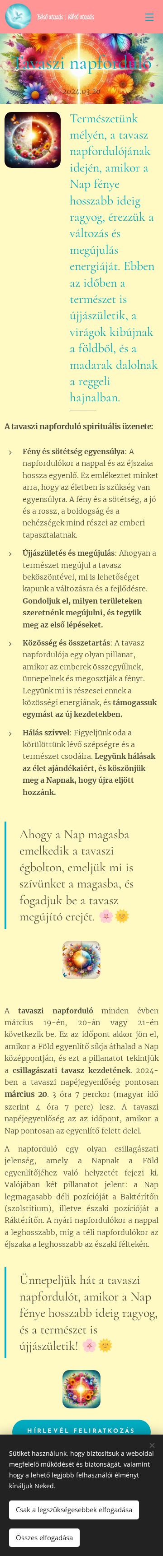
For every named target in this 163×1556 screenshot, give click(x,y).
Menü (149, 17)
